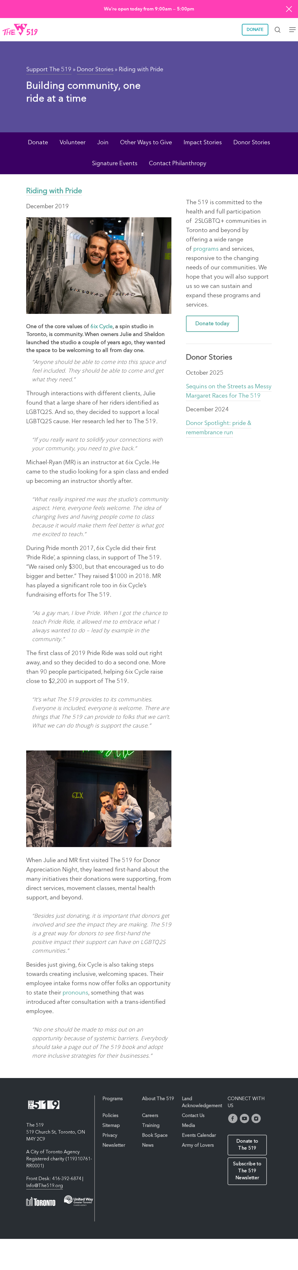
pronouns (75, 993)
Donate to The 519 (247, 1145)
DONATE (255, 30)
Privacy (109, 1135)
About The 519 (158, 1099)
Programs (112, 1099)
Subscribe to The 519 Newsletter (247, 1171)
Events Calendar (199, 1135)
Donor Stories (95, 70)
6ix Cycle (102, 327)
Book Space (155, 1135)
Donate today (212, 323)
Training (150, 1125)
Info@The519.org (44, 1186)
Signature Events (114, 164)
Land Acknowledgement (201, 1102)
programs (205, 249)
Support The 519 (49, 70)
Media (188, 1125)
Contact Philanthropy (177, 164)
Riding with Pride (54, 191)
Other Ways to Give (146, 143)
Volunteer (73, 143)
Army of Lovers (198, 1145)
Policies (110, 1116)
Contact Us (193, 1116)
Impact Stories (203, 143)
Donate (38, 143)
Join (103, 143)
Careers (150, 1116)
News (148, 1145)
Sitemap (111, 1125)
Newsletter (113, 1145)
